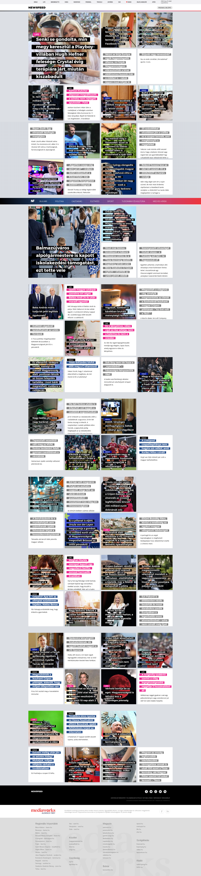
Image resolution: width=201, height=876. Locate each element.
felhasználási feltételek (134, 798)
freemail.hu (141, 844)
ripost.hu (140, 824)
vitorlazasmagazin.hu (110, 852)
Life (44, 2)
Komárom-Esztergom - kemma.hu (47, 858)
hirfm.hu (140, 867)
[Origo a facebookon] (146, 791)
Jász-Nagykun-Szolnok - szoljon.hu (48, 855)
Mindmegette (55, 2)
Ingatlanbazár (142, 2)
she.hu (139, 832)
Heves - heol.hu (41, 852)
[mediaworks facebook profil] (161, 811)
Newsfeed (77, 2)
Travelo (99, 2)
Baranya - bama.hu (42, 830)
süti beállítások (147, 798)
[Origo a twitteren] (151, 791)
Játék (154, 2)
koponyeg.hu (141, 847)
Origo (35, 2)
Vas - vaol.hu (74, 824)
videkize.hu (107, 855)
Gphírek (110, 2)
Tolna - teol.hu (40, 869)
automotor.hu (108, 830)
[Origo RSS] (165, 791)
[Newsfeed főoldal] (37, 791)
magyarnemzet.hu (75, 841)
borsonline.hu (108, 870)
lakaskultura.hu (108, 833)
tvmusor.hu (107, 858)
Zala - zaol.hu (74, 829)
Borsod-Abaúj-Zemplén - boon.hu (47, 836)
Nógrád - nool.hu (41, 861)
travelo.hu (106, 847)
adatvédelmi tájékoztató (118, 798)
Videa (66, 2)
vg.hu (71, 862)
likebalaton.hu (108, 838)
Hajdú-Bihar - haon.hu (43, 849)
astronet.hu (107, 827)
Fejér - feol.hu (40, 844)
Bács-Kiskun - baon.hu (43, 827)
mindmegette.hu (109, 844)
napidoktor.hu (108, 841)
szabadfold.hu (74, 844)
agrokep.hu (73, 864)
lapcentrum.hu (142, 852)
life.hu (139, 829)
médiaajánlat (166, 798)
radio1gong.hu (142, 864)
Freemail (88, 2)
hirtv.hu (71, 847)
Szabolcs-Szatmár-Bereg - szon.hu (48, 866)
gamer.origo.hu (108, 836)
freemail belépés (164, 8)
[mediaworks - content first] (43, 811)
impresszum (157, 798)
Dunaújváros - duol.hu (43, 841)
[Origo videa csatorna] (160, 791)
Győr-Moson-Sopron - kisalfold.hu (47, 847)
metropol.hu (141, 826)
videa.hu (140, 850)
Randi (129, 2)
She (119, 2)
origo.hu (72, 850)
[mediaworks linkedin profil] (167, 811)
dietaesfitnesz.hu (109, 849)
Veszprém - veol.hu (76, 826)
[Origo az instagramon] (155, 791)
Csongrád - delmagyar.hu (44, 838)
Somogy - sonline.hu (42, 863)
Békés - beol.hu (41, 833)
